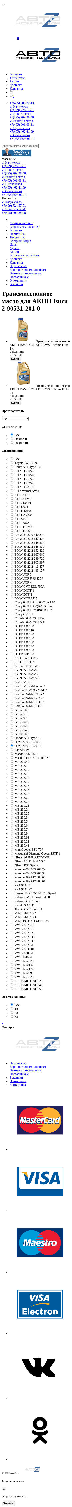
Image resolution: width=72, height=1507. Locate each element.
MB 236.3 (21, 817)
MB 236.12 (22, 777)
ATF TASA (21, 522)
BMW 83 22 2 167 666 (29, 554)
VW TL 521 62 (24, 965)
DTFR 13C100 (24, 626)
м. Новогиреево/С (14, 209)
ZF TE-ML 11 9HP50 (28, 989)
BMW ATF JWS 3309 (29, 578)
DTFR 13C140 (24, 642)
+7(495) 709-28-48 (22, 117)
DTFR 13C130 (24, 638)
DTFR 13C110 (24, 630)
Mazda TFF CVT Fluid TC (32, 757)
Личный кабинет (21, 223)
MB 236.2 (21, 797)
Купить (15, 358)
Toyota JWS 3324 (26, 463)
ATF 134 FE (22, 494)
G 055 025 (21, 726)
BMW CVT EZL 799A (30, 586)
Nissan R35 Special (27, 865)
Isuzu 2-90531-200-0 (28, 742)
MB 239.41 (22, 845)
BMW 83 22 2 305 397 (29, 562)
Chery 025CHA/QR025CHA (33, 606)
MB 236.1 (21, 765)
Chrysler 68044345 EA (29, 618)
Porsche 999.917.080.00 (30, 877)
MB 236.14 (22, 781)
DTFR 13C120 (24, 634)
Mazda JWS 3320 (26, 753)
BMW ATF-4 (23, 582)
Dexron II (21, 439)
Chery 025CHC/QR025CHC (33, 610)
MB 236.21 (22, 805)
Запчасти (16, 74)
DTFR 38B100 (24, 654)
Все (17, 435)
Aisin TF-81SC (24, 479)
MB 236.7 (21, 829)
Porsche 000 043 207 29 (30, 869)
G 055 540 (21, 730)
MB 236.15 (22, 785)
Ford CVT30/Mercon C (30, 686)
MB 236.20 (22, 801)
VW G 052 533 (24, 937)
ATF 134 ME (22, 498)
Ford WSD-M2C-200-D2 (31, 690)
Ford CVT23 (23, 682)
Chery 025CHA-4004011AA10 (35, 602)
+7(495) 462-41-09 (22, 131)
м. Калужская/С (12, 202)
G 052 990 (21, 718)
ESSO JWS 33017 (26, 658)
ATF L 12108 (23, 510)
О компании (18, 280)
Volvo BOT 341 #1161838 (32, 921)
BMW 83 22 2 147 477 (29, 538)
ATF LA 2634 (23, 514)
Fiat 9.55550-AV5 (26, 674)
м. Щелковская (20, 128)
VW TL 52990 (24, 973)
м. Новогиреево (20, 113)
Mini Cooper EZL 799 (29, 849)
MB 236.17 (22, 793)
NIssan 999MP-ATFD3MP (32, 857)
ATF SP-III (21, 518)
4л (16, 1012)
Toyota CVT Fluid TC (29, 909)
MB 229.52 (22, 761)
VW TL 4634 (23, 957)
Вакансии (16, 284)
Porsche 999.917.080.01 (30, 881)
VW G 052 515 (24, 929)
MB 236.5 (21, 821)
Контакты (16, 88)
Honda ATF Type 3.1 (28, 738)
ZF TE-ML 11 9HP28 (28, 981)
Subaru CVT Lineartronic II (32, 897)
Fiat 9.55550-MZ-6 (27, 678)
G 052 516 (21, 714)
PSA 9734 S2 (23, 889)
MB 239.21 (22, 841)
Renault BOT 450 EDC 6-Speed (35, 893)
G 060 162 (21, 734)
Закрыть (8, 1503)
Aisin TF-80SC (24, 471)
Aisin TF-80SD (24, 475)
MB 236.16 (22, 789)
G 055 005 (21, 722)
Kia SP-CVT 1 (24, 750)
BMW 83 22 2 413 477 (29, 566)
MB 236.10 (22, 769)
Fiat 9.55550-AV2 (26, 670)
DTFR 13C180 (24, 650)
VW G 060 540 (24, 953)
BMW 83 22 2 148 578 (29, 542)
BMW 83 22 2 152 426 (29, 550)
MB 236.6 (21, 825)
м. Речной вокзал (21, 121)
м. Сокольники (20, 135)
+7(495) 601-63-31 (22, 124)
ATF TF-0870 (23, 530)
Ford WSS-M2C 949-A (30, 694)
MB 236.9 (21, 833)
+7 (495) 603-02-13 (22, 138)
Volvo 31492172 (25, 913)
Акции (14, 81)
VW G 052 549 (24, 945)
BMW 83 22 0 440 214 (29, 534)
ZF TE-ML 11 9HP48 (28, 985)
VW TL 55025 (24, 977)
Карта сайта (18, 1084)
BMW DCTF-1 (24, 590)
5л (16, 1016)
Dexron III (21, 442)
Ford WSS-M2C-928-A (30, 698)
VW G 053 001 (24, 949)
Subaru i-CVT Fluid (27, 901)
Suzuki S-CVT (24, 905)
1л (16, 1009)
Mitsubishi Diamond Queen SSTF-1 (37, 853)
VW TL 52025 (24, 961)
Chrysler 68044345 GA (30, 622)
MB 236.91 (22, 837)
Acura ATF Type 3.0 (27, 467)
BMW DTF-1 (23, 594)
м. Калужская (19, 106)
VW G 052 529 (24, 933)
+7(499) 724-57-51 (22, 110)
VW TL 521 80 (24, 969)
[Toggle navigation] (3, 4)
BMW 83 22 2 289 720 (29, 558)
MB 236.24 (22, 809)
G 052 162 (21, 710)
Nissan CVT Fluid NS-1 (30, 861)
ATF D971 (21, 506)
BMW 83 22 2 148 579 (29, 546)
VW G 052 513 (24, 925)
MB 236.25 (22, 813)
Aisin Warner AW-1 (26, 491)
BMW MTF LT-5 (26, 598)
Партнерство (18, 266)
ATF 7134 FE (23, 502)
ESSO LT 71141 (25, 662)
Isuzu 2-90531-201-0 (28, 746)
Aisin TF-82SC (24, 483)
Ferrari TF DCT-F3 (27, 666)
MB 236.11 (22, 773)
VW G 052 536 (24, 941)
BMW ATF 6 (23, 574)
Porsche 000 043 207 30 (30, 873)
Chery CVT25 (24, 614)
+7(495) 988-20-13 (22, 103)
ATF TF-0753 (23, 526)
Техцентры (17, 77)
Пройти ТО (17, 233)
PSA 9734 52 (23, 885)
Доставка (16, 85)
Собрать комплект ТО (25, 226)
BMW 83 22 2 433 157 (29, 570)
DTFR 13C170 (24, 646)
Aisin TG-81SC (24, 487)
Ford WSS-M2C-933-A (30, 702)
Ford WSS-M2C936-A (29, 706)
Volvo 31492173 (25, 917)
